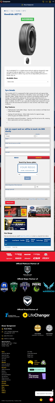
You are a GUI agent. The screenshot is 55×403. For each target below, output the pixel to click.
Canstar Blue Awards (32, 353)
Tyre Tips (4, 360)
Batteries (4, 371)
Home (6, 11)
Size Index (29, 351)
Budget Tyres (30, 355)
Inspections (4, 373)
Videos (4, 392)
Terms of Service (41, 199)
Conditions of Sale (17, 400)
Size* (6, 134)
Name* (7, 138)
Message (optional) (9, 189)
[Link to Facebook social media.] (41, 400)
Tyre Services (5, 376)
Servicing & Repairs (6, 374)
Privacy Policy (32, 199)
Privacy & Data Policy (10, 400)
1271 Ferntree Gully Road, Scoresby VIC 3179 (11, 332)
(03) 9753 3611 (8, 336)
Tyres (3, 351)
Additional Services (6, 380)
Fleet (3, 387)
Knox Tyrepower (28, 5)
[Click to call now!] (43, 1)
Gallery (4, 390)
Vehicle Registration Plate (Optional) (13, 185)
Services (4, 367)
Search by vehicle (25, 236)
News (3, 389)
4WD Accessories (6, 369)
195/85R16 (8, 247)
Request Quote (10, 202)
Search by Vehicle (6, 353)
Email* (6, 147)
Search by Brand (5, 357)
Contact (4, 383)
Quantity (38, 134)
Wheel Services (5, 378)
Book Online (5, 385)
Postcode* (7, 152)
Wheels (4, 362)
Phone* (12, 143)
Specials (4, 381)
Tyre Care (4, 358)
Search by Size (5, 355)
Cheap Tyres (30, 357)
